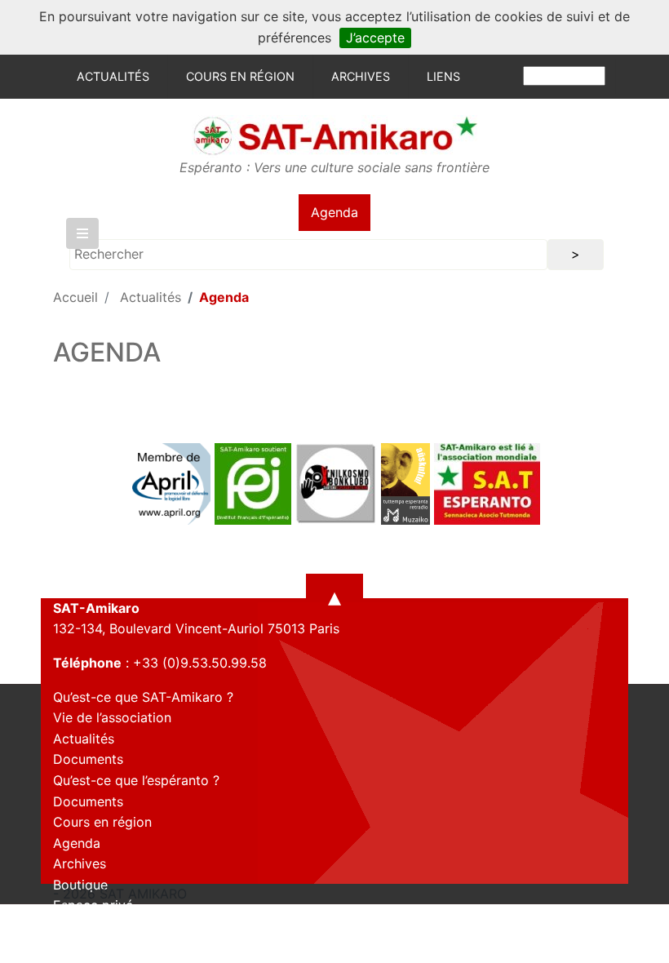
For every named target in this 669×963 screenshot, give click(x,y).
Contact (78, 926)
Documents (88, 759)
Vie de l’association (112, 717)
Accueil (75, 297)
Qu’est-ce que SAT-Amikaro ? (143, 697)
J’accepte (375, 37)
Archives (360, 76)
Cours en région (240, 76)
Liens (443, 76)
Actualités (113, 76)
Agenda (334, 212)
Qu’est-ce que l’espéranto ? (136, 780)
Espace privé (93, 905)
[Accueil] (334, 134)
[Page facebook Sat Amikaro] (65, 946)
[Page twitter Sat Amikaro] (94, 946)
